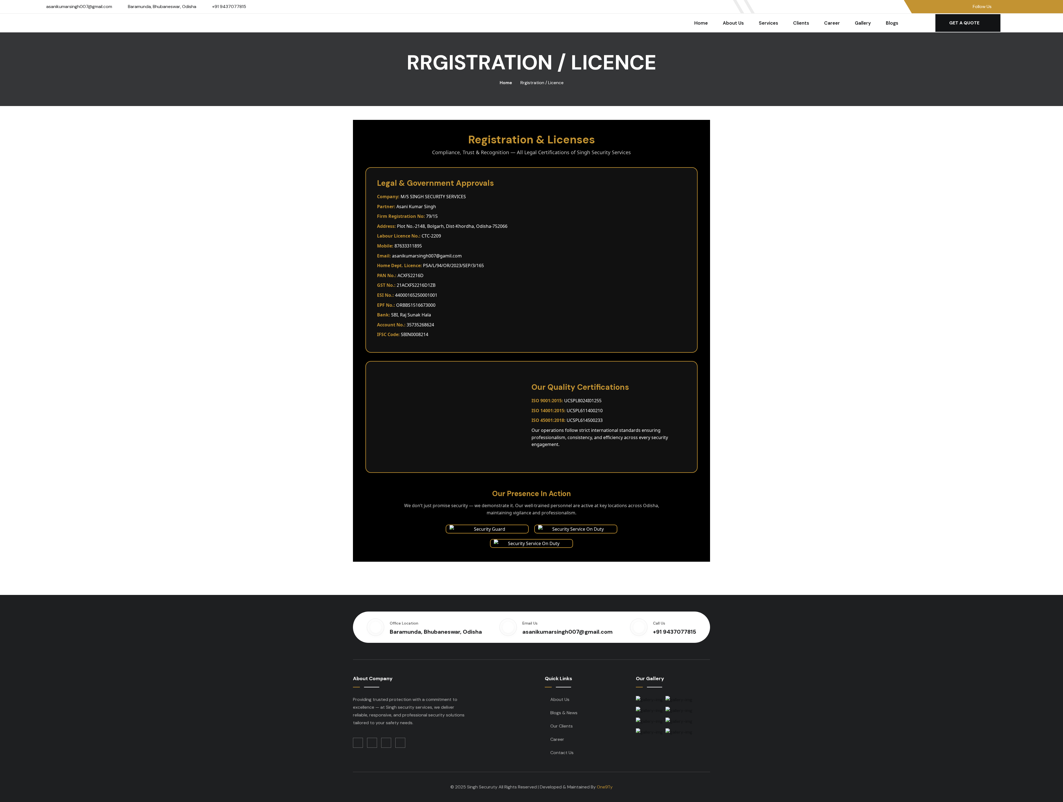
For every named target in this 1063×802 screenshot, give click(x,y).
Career (832, 23)
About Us (733, 23)
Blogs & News (563, 713)
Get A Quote (965, 23)
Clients (801, 23)
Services (768, 23)
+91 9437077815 (229, 6)
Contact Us (562, 752)
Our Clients (561, 726)
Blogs (892, 23)
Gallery (863, 23)
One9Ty (605, 787)
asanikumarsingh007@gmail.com (79, 6)
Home (701, 23)
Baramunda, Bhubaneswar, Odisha (162, 6)
